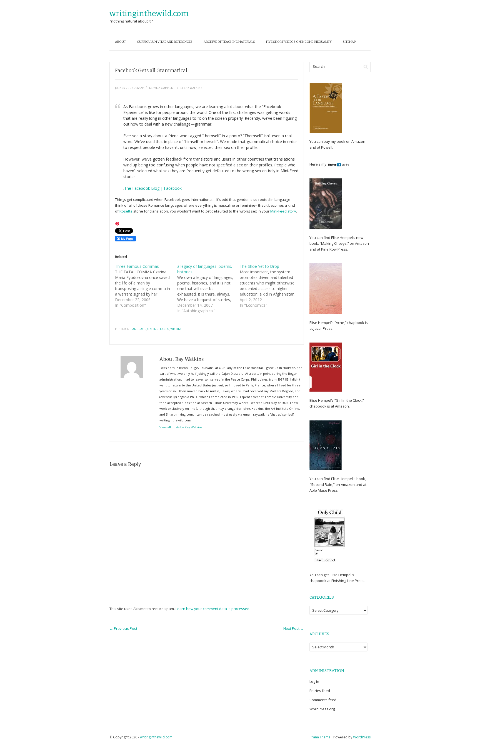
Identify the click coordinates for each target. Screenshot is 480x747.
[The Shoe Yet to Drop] (271, 286)
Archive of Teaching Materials (229, 42)
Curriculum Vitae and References (164, 42)
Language (138, 329)
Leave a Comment (162, 88)
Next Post (293, 628)
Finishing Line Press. (348, 580)
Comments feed (322, 699)
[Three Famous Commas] (146, 286)
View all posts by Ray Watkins (182, 427)
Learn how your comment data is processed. (213, 608)
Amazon (358, 141)
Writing (176, 329)
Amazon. (342, 406)
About (120, 42)
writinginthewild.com (149, 13)
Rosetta (126, 211)
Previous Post (123, 628)
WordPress (362, 737)
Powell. (327, 147)
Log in (314, 681)
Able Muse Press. (324, 490)
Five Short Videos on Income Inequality (299, 42)
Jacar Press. (323, 328)
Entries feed (319, 690)
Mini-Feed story (283, 211)
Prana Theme (320, 737)
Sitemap (349, 42)
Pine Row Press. (334, 249)
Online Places (158, 329)
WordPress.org (322, 708)
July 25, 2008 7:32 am (129, 88)
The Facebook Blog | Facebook (153, 188)
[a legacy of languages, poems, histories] (208, 289)
